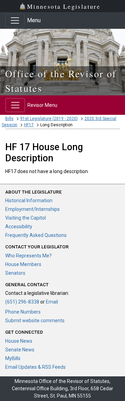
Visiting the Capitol (25, 218)
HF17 (29, 124)
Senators (15, 273)
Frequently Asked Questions (36, 235)
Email (52, 302)
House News (18, 341)
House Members (23, 264)
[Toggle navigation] (15, 20)
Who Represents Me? (28, 255)
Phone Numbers (23, 312)
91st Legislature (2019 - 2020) (49, 118)
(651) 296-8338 (22, 302)
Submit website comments (35, 320)
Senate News (19, 349)
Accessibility (18, 226)
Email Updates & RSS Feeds (35, 367)
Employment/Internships (32, 209)
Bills (9, 118)
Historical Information (28, 200)
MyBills (12, 358)
